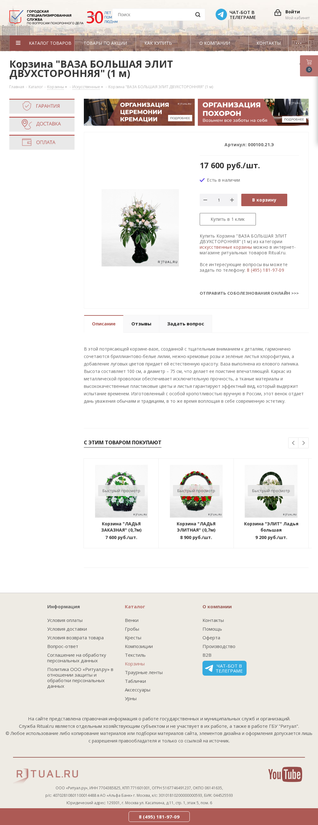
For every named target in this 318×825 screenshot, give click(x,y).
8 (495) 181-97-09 (265, 270)
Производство (218, 646)
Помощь (212, 629)
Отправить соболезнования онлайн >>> (249, 293)
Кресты (133, 637)
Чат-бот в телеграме (229, 668)
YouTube (285, 774)
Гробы (132, 629)
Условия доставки (67, 629)
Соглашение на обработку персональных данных (76, 658)
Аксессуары (137, 690)
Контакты (213, 620)
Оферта (211, 637)
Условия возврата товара (75, 637)
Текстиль (135, 655)
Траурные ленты (144, 672)
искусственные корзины (226, 247)
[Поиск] (197, 14)
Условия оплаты (65, 620)
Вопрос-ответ (62, 646)
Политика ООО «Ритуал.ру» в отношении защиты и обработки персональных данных (80, 677)
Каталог (135, 606)
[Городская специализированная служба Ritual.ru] (66, 19)
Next (303, 443)
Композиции (139, 646)
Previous (293, 443)
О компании (217, 606)
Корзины (135, 663)
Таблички (135, 681)
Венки (132, 620)
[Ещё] (298, 43)
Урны (131, 698)
